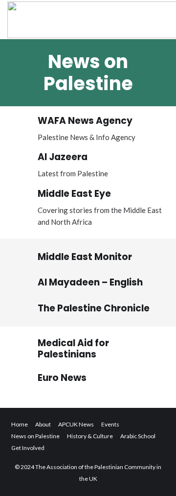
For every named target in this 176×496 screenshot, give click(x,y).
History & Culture (90, 436)
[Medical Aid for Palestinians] (24, 349)
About (43, 424)
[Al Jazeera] (24, 161)
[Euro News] (24, 378)
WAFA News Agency (85, 120)
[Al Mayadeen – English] (24, 282)
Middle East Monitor (85, 256)
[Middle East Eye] (24, 197)
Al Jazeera (63, 157)
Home (19, 424)
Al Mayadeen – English (90, 282)
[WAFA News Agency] (24, 124)
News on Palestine (35, 436)
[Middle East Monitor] (24, 257)
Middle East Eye (74, 193)
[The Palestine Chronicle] (24, 308)
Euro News (62, 377)
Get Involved (27, 447)
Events (110, 424)
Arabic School (137, 436)
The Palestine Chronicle (94, 308)
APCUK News (76, 424)
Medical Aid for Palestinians (73, 348)
